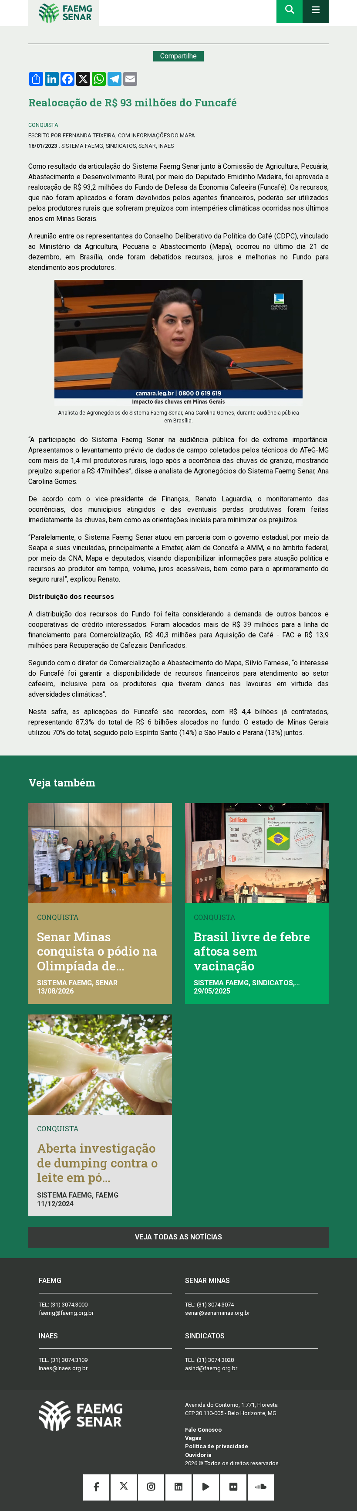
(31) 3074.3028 (215, 1360)
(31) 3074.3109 (69, 1360)
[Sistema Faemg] (80, 1415)
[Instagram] (151, 1488)
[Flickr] (234, 1488)
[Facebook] (97, 1488)
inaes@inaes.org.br (63, 1368)
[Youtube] (206, 1488)
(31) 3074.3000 (69, 1304)
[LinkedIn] (179, 1488)
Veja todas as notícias (178, 1237)
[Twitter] (124, 1488)
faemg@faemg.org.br (66, 1313)
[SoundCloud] (261, 1488)
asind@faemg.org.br (211, 1368)
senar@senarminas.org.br (217, 1313)
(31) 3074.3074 (215, 1304)
